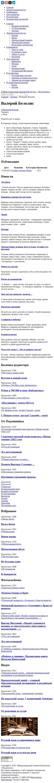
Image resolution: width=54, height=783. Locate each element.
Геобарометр (12, 12)
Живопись (16, 61)
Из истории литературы (22, 45)
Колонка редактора (20, 26)
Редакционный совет (10, 489)
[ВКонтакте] (2, 2)
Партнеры (5, 503)
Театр (14, 66)
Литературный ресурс (16, 10)
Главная (9, 7)
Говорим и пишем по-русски (24, 78)
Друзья (4, 498)
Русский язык (12, 17)
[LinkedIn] (13, 2)
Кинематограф (18, 68)
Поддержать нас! (8, 505)
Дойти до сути (18, 54)
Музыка (15, 64)
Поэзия (15, 35)
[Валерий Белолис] (10, 110)
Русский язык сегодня (21, 75)
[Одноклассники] (6, 2)
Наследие (16, 57)
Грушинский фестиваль (22, 71)
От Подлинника (19, 28)
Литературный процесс (22, 40)
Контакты (5, 496)
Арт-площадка (12, 14)
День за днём (17, 49)
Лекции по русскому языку (24, 80)
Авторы (15, 31)
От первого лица (19, 52)
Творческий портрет (21, 42)
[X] (10, 2)
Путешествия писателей (17, 19)
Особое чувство (18, 170)
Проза (14, 38)
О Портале (6, 487)
